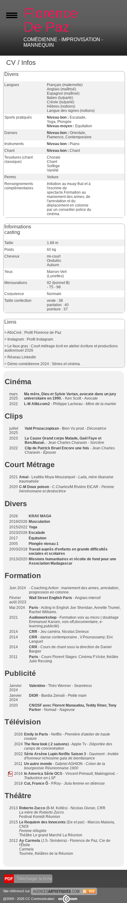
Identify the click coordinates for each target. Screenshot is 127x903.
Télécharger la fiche (33, 878)
